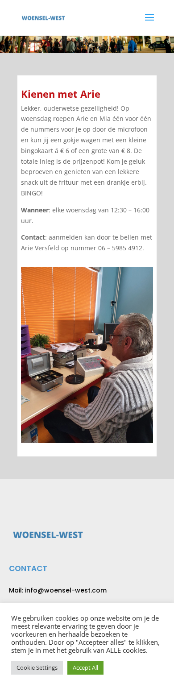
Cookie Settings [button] (37, 667)
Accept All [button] (85, 667)
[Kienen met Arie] (87, 440)
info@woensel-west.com (66, 590)
